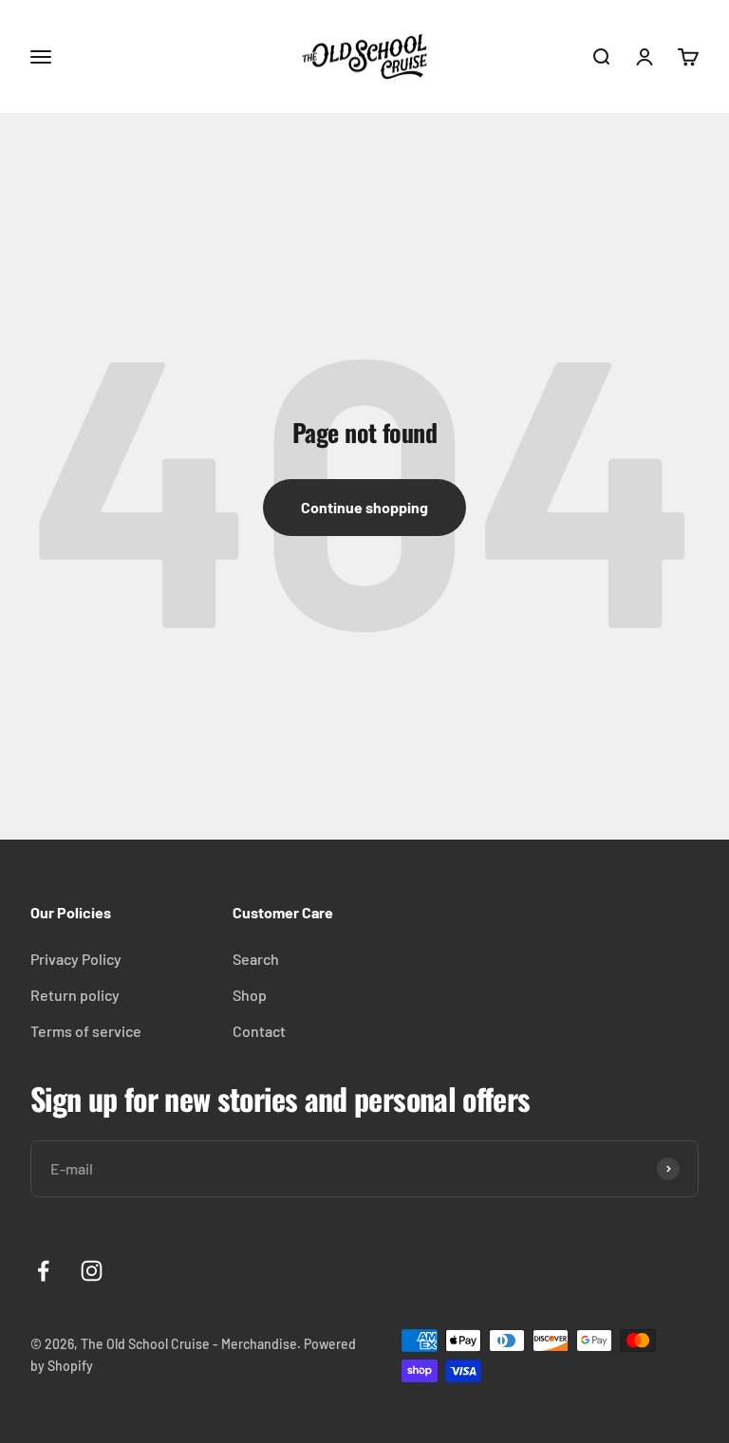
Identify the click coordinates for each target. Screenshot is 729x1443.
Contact (259, 1031)
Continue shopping (364, 507)
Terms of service (85, 1031)
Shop (250, 995)
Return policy (75, 995)
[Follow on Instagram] (91, 1271)
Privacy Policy (76, 959)
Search (256, 959)
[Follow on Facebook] (43, 1271)
